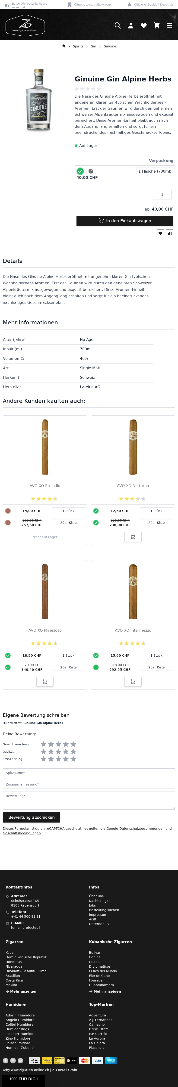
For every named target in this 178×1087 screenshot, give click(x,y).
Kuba (10, 952)
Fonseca (96, 980)
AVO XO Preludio (45, 486)
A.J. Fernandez (100, 1020)
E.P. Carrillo (98, 1034)
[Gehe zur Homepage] (64, 46)
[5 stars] (73, 744)
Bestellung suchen (104, 910)
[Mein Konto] (130, 25)
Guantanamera (101, 985)
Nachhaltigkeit (101, 901)
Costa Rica (14, 980)
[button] (23, 1081)
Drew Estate (99, 1029)
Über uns (96, 896)
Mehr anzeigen (24, 991)
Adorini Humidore (20, 1015)
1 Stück (156, 511)
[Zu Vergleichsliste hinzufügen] (169, 233)
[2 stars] (51, 744)
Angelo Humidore (20, 1020)
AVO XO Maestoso (45, 630)
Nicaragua (14, 966)
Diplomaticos (100, 966)
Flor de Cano (99, 976)
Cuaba (94, 962)
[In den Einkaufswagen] (133, 537)
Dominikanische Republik (26, 957)
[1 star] (43, 744)
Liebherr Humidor (20, 1034)
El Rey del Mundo (103, 971)
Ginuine (110, 46)
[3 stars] (58, 744)
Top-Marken (101, 1004)
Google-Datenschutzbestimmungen (135, 828)
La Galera (97, 1043)
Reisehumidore (18, 1043)
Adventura (97, 1015)
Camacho (97, 1024)
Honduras (14, 962)
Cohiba (95, 957)
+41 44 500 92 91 (26, 916)
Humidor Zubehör (20, 1048)
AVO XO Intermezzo (133, 630)
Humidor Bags (17, 1029)
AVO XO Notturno (133, 486)
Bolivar (95, 952)
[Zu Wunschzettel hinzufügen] (160, 233)
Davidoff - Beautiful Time (26, 971)
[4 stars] (66, 744)
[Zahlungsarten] (73, 1060)
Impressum (98, 914)
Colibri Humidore (20, 1024)
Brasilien (13, 976)
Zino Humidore (18, 1038)
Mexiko (11, 985)
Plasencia (97, 1048)
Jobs (92, 905)
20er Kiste (156, 523)
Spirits (78, 46)
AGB (92, 919)
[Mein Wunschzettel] (143, 25)
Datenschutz (99, 924)
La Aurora (97, 1038)
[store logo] (24, 25)
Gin (93, 46)
